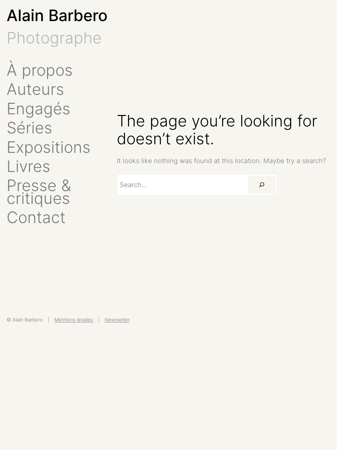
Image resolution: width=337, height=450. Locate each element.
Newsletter (117, 320)
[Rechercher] (261, 185)
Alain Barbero (57, 15)
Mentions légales (73, 320)
